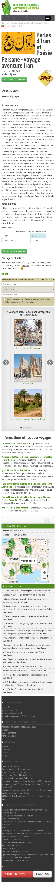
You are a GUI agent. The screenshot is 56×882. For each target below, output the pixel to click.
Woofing (5, 827)
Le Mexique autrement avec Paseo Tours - (23, 666)
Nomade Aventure (34, 22)
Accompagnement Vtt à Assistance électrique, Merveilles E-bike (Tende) (26, 785)
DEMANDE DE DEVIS (14, 874)
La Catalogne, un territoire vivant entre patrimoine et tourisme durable (24, 811)
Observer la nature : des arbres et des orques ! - (25, 670)
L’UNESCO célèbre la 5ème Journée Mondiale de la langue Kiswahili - (28, 639)
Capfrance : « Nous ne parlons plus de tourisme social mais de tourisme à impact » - (25, 600)
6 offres (14, 534)
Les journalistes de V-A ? (11, 713)
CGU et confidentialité (10, 732)
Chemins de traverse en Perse (34, 348)
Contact (5, 729)
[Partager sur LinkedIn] (6, 274)
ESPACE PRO (42, 874)
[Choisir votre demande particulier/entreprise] (30, 874)
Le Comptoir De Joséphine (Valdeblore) (17, 777)
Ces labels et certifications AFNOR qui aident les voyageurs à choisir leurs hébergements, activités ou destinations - (27, 632)
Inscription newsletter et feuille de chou (18, 726)
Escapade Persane (35, 383)
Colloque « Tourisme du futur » (14, 851)
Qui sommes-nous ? (9, 710)
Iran (6, 25)
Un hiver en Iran (34, 418)
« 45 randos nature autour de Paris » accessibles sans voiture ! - (26, 676)
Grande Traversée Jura (10, 818)
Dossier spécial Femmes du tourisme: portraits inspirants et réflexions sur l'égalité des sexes (26, 835)
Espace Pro (6, 707)
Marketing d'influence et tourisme (15, 857)
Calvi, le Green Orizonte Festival (15, 860)
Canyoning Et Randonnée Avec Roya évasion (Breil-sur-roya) (26, 780)
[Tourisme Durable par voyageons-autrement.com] (20, 7)
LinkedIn (4, 746)
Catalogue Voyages (16, 22)
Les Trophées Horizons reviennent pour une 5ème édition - (24, 653)
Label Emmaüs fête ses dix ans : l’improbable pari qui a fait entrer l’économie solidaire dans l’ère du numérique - (26, 646)
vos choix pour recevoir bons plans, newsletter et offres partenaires (28, 301)
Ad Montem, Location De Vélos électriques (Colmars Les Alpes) (25, 797)
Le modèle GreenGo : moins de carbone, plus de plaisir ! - (23, 690)
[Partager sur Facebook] (2, 274)
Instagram (5, 755)
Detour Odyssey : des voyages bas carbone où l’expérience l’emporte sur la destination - (27, 661)
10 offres (13, 530)
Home (4, 22)
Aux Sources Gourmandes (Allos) (15, 792)
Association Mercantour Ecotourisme (17, 815)
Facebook (5, 749)
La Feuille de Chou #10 (10, 839)
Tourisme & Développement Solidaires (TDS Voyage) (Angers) (27, 789)
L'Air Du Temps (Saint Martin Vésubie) (16, 774)
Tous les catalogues (10, 766)
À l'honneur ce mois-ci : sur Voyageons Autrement (26, 590)
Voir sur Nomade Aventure (14, 79)
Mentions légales (8, 735)
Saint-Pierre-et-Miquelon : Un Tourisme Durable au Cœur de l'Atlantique (26, 823)
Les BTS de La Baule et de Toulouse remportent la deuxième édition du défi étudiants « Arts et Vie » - (28, 683)
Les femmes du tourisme (12, 845)
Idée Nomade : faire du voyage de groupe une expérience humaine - (27, 625)
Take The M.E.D (8, 848)
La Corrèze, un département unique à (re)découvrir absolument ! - (26, 618)
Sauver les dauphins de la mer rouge (16, 842)
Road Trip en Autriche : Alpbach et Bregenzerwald (22, 830)
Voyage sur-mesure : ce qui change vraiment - (24, 594)
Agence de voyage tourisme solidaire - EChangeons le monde (27, 854)
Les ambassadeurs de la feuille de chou (18, 716)
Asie (45, 22)
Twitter (4, 752)
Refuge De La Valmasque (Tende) (15, 771)
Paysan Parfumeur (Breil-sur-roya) (16, 768)
